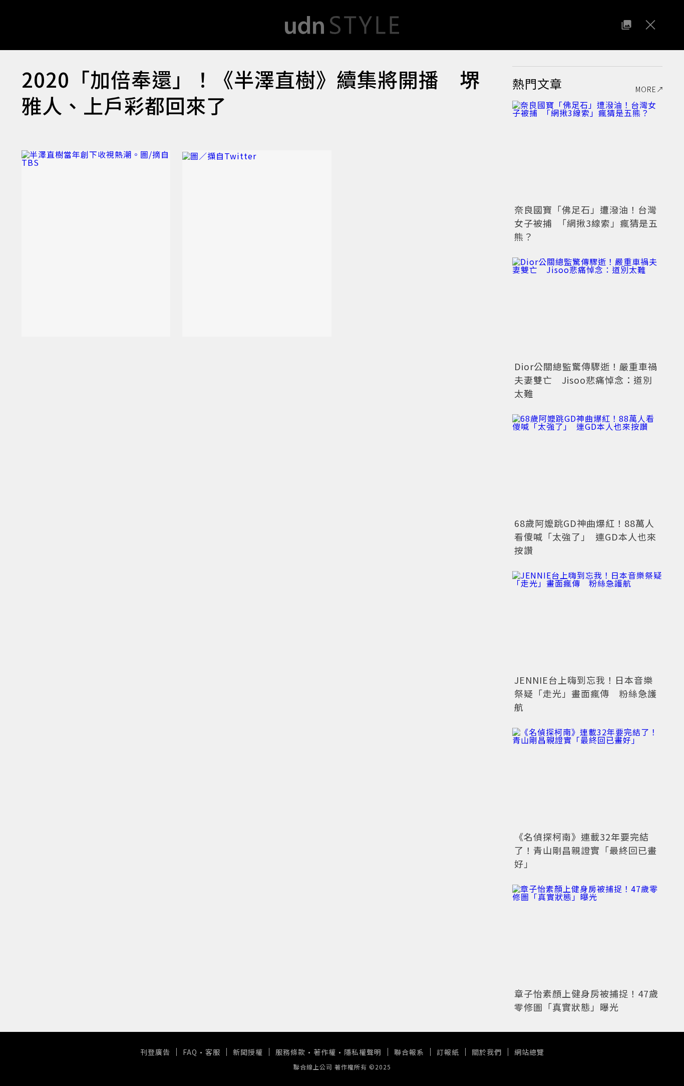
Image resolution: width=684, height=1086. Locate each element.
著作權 (324, 1051)
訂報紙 (448, 1052)
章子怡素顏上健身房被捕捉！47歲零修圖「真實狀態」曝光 (586, 1000)
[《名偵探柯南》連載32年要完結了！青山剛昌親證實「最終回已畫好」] (587, 778)
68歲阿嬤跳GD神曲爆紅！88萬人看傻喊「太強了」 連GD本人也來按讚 (585, 536)
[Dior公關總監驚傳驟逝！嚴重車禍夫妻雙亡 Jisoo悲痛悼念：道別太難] (587, 307)
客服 (212, 1051)
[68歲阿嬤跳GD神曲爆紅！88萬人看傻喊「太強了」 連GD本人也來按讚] (587, 464)
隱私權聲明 (363, 1051)
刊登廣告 (155, 1052)
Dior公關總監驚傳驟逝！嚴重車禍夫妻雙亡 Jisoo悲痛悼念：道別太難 (585, 380)
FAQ (190, 1051)
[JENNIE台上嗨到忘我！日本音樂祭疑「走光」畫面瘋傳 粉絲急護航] (587, 621)
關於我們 (487, 1052)
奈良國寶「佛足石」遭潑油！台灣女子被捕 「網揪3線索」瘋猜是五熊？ (586, 223)
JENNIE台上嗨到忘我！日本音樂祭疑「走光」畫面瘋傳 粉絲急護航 (585, 693)
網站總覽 (529, 1052)
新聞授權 (248, 1052)
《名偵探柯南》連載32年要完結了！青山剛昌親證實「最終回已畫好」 (585, 850)
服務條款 (290, 1051)
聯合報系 (409, 1052)
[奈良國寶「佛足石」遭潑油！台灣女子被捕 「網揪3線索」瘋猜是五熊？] (587, 151)
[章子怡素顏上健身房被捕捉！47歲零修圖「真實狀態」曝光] (587, 935)
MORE (645, 89)
